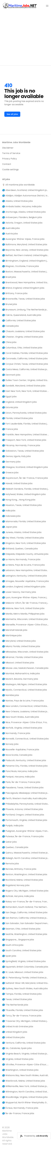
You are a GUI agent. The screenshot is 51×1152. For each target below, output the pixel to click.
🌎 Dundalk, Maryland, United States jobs (23, 385)
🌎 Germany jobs (11, 461)
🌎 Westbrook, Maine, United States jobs (23, 1080)
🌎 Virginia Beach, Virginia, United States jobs (25, 1053)
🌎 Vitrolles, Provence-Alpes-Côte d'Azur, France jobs (25, 1064)
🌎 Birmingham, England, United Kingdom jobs (25, 260)
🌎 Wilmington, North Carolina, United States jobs (25, 1091)
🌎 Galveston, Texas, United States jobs (23, 450)
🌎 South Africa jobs (12, 945)
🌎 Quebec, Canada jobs (15, 847)
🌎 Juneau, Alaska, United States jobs (21, 532)
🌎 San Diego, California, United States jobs (24, 912)
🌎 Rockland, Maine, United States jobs (22, 879)
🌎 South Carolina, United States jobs (21, 950)
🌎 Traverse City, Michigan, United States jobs (25, 1021)
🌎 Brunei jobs (9, 304)
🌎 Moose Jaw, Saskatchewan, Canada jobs (25, 668)
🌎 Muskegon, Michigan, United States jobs (24, 684)
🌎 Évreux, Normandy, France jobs (20, 1108)
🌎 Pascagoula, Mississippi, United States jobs (25, 793)
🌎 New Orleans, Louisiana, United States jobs (25, 711)
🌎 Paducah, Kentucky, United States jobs (24, 760)
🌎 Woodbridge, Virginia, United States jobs (25, 1097)
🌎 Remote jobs (10, 863)
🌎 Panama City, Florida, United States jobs (25, 765)
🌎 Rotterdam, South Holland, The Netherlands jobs (25, 907)
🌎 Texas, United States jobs (17, 999)
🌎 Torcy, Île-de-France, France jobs (21, 1015)
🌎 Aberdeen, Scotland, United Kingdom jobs (25, 190)
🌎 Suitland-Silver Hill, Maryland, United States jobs (25, 983)
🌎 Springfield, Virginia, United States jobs (24, 961)
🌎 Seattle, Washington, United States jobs (24, 934)
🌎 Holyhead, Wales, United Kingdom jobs (24, 494)
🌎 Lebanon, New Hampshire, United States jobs (25, 570)
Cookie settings (10, 169)
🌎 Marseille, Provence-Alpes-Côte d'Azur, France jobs (25, 624)
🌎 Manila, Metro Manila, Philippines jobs (23, 613)
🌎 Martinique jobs (12, 635)
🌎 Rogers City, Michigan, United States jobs (25, 890)
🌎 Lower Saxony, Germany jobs (19, 592)
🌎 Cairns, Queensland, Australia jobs (21, 315)
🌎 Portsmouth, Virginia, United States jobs (24, 820)
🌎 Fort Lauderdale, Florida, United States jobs (25, 423)
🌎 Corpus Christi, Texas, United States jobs (25, 363)
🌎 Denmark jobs (11, 374)
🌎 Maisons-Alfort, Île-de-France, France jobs (25, 602)
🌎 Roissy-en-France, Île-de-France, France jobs (25, 901)
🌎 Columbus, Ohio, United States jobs (22, 347)
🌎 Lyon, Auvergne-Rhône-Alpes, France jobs (25, 597)
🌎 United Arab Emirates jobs (17, 1026)
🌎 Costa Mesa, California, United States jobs (25, 369)
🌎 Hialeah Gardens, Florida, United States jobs (25, 488)
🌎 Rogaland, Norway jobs (16, 885)
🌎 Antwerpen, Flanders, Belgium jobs (22, 217)
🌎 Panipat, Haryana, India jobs (18, 776)
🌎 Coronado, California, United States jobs (25, 358)
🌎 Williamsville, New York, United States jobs (25, 1086)
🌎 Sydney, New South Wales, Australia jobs (25, 988)
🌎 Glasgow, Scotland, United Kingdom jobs (25, 467)
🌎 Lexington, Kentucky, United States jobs (24, 575)
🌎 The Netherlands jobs (15, 1004)
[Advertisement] (25, 38)
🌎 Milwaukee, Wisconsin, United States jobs (25, 651)
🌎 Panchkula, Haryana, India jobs (20, 771)
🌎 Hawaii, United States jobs (17, 483)
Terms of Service (11, 153)
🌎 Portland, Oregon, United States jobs (23, 814)
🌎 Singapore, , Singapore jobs (18, 939)
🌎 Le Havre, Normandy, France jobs (21, 559)
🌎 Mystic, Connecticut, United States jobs (24, 689)
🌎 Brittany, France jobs (14, 293)
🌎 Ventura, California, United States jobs (24, 1042)
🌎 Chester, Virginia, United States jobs (22, 336)
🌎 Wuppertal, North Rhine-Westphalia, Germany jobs (25, 1102)
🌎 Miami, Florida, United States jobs (21, 646)
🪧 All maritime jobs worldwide (18, 184)
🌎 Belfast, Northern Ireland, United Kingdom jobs (25, 255)
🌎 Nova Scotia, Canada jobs (17, 755)
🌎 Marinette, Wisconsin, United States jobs (25, 619)
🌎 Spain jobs (9, 955)
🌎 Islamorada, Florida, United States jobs (24, 521)
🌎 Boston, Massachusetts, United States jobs (25, 271)
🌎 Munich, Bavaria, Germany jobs (20, 678)
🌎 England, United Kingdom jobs (19, 402)
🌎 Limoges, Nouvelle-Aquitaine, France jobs (25, 581)
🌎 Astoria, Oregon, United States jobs (22, 222)
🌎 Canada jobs (10, 325)
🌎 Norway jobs (10, 744)
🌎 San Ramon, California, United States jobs (25, 917)
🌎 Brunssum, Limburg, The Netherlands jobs (25, 309)
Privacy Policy (9, 158)
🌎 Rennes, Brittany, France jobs (19, 869)
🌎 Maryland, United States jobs (19, 640)
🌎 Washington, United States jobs (20, 1069)
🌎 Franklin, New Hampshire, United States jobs (25, 434)
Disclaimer (7, 147)
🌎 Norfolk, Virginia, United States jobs (22, 727)
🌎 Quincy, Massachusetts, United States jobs (25, 852)
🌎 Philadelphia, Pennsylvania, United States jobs (25, 803)
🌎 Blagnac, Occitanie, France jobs (20, 266)
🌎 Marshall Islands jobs (14, 630)
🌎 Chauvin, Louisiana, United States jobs (23, 331)
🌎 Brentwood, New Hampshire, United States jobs (25, 282)
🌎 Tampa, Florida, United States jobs (22, 993)
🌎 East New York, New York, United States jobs (25, 391)
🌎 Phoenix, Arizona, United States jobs (22, 809)
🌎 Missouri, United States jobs (18, 662)
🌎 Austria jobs (10, 233)
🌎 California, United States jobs (19, 320)
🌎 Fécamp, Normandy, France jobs (21, 445)
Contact (6, 164)
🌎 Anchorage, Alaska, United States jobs (24, 211)
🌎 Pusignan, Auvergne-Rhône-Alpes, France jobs (25, 831)
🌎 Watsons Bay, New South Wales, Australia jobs (25, 1075)
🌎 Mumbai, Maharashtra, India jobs (21, 673)
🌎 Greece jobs (10, 472)
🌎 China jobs (9, 342)
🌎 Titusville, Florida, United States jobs (22, 1010)
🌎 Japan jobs (9, 526)
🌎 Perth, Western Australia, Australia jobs (24, 798)
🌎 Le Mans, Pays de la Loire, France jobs (23, 564)
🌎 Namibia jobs (10, 695)
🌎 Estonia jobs (10, 407)
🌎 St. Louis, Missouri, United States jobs (22, 972)
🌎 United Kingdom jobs (14, 1031)
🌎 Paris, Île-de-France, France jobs (21, 782)
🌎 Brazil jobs (9, 277)
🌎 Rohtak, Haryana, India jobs (18, 896)
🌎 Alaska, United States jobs (17, 201)
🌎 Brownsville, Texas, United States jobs (23, 298)
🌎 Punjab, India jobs (13, 825)
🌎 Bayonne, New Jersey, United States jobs (25, 249)
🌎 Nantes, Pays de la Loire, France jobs (23, 700)
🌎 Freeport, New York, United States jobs (24, 440)
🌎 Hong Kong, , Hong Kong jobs (18, 499)
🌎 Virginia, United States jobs (17, 1059)
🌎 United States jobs (13, 1037)
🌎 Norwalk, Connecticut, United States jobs (25, 738)
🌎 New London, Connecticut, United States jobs (25, 706)
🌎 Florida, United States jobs (17, 418)
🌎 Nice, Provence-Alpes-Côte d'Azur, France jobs (25, 722)
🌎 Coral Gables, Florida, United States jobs (25, 353)
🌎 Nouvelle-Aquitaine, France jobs (20, 749)
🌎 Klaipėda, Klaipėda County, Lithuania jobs (25, 554)
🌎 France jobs (10, 429)
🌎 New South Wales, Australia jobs (20, 716)
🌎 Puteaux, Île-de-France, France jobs (23, 836)
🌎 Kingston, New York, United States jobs (24, 543)
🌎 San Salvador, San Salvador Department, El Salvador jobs (25, 923)
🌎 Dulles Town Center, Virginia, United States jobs (25, 380)
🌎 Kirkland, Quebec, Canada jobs (20, 548)
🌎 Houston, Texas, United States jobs (22, 505)
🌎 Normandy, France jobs (16, 733)
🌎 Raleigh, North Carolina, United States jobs (25, 858)
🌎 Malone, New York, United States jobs (23, 608)
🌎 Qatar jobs (9, 841)
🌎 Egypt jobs (9, 396)
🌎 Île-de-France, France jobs (18, 1113)
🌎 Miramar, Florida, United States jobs (22, 657)
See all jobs (12, 114)
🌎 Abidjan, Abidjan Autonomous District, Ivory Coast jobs (25, 195)
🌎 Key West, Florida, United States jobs (23, 537)
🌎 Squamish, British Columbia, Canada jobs (25, 966)
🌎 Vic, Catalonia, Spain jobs (17, 1048)
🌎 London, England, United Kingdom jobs (23, 586)
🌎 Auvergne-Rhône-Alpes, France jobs (23, 239)
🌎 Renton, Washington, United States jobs (24, 874)
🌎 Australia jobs (11, 228)
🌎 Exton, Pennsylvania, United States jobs (24, 412)
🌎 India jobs (8, 510)
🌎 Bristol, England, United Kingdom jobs (23, 287)
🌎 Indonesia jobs (11, 516)
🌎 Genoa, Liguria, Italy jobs (16, 456)
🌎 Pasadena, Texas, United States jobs (23, 787)
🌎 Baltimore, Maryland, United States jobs (24, 244)
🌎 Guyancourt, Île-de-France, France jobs (25, 478)
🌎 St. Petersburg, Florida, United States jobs (25, 977)
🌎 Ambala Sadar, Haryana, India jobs (22, 206)
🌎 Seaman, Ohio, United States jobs (21, 928)
